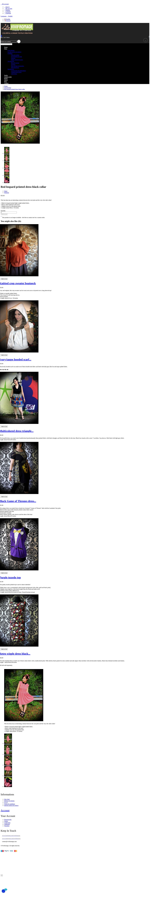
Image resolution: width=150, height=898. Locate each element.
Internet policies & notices (11, 805)
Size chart (7, 799)
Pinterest (6, 192)
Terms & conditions (9, 804)
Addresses (7, 824)
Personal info (7, 819)
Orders (6, 821)
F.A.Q (6, 802)
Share (5, 191)
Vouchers (6, 826)
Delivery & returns (9, 801)
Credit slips (7, 822)
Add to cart (4, 214)
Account (5, 810)
